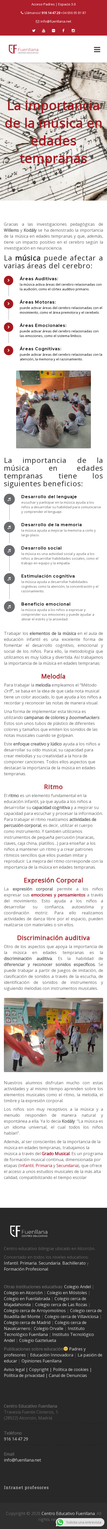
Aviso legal (15, 1369)
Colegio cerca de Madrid (27, 1322)
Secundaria (67, 1165)
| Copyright (38, 1369)
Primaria (44, 1165)
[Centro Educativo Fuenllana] (23, 49)
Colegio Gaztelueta (37, 1340)
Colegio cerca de (20, 1310)
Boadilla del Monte (22, 1316)
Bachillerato (74, 1263)
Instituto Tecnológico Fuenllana (44, 1331)
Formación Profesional (26, 1269)
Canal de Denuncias (67, 1375)
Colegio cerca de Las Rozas (61, 1304)
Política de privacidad (24, 1375)
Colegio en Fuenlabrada (27, 1298)
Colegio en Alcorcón (23, 1292)
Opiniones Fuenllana (42, 1361)
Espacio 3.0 (67, 4)
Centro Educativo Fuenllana (68, 1513)
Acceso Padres (43, 4)
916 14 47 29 (16, 1439)
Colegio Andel (77, 1287)
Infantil (26, 1165)
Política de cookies (71, 1369)
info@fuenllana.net (56, 21)
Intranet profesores (26, 1487)
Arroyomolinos (51, 1310)
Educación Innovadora (51, 1355)
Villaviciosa (87, 1316)
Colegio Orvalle (48, 1328)
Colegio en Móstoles (67, 1292)
